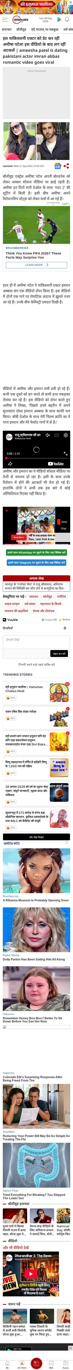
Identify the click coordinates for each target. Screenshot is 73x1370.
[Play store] (59, 19)
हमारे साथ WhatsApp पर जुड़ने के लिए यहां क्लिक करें (36, 552)
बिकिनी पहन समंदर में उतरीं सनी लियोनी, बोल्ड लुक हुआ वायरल (15, 1330)
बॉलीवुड (21, 29)
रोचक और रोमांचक (43, 611)
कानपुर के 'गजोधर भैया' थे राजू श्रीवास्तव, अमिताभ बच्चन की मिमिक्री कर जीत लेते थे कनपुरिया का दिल (34, 586)
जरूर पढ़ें (14, 1304)
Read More (19, 537)
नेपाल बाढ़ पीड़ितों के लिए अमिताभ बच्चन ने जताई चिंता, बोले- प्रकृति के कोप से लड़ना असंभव (42, 1230)
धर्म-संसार (30, 604)
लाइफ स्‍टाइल (12, 604)
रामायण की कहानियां (16, 611)
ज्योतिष (61, 596)
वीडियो (12, 1240)
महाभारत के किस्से (50, 604)
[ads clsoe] (70, 1348)
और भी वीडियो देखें (16, 1247)
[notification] (67, 19)
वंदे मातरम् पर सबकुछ (44, 29)
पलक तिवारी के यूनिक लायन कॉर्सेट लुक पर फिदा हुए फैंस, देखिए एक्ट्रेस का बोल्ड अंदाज (41, 1330)
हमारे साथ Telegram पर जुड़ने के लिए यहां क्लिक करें (36, 562)
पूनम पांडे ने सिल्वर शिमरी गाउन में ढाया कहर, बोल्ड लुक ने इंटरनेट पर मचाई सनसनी (14, 1230)
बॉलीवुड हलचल (18, 1203)
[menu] (6, 20)
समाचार (6, 29)
